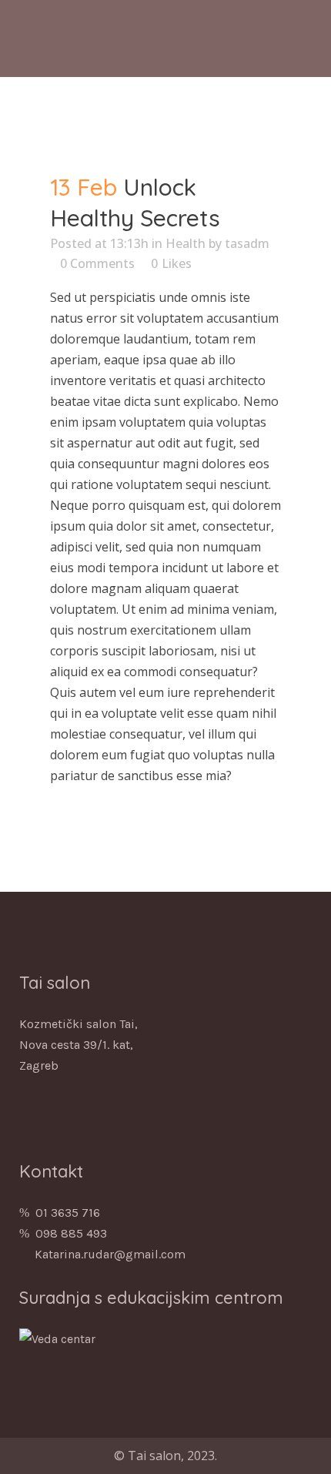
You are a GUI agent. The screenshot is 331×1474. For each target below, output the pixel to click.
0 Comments (97, 263)
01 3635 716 (67, 1212)
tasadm (247, 243)
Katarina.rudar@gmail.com (110, 1254)
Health (186, 243)
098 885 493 (71, 1233)
